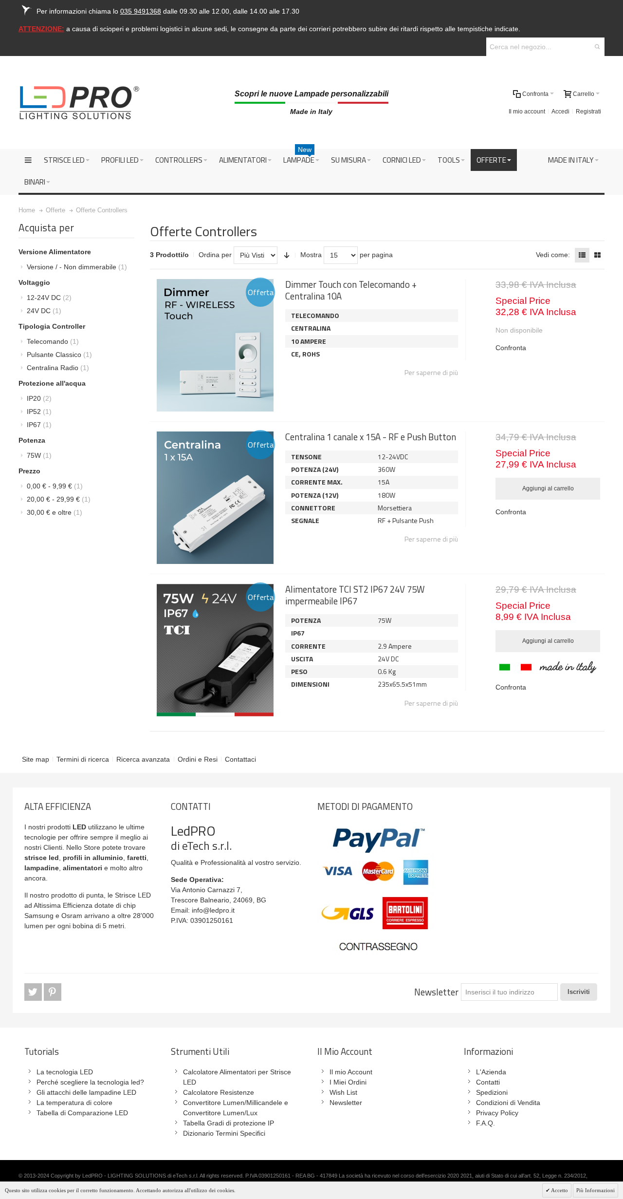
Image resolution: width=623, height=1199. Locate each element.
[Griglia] (597, 255)
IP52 (39, 411)
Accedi (560, 111)
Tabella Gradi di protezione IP (228, 1123)
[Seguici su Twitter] (34, 992)
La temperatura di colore (74, 1102)
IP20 (39, 398)
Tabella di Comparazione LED (82, 1113)
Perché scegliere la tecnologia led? (90, 1082)
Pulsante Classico (59, 354)
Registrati (588, 111)
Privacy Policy (497, 1113)
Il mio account (527, 111)
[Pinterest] (52, 992)
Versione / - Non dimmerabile (77, 267)
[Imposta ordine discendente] (286, 255)
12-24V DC (49, 297)
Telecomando (53, 341)
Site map (35, 759)
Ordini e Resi (198, 759)
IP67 (39, 425)
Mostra (311, 255)
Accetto (559, 1190)
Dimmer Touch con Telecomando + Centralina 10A (351, 290)
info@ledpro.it (213, 910)
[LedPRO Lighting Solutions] (79, 103)
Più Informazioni (595, 1190)
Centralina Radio (58, 368)
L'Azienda (491, 1072)
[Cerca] (597, 47)
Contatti (488, 1082)
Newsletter (436, 992)
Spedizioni (492, 1092)
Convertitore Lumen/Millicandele (232, 1102)
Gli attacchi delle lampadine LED (86, 1092)
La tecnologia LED (65, 1072)
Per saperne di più (431, 372)
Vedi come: (553, 255)
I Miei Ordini (348, 1082)
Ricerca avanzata (143, 759)
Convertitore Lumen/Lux (220, 1113)
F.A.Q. (485, 1123)
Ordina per (215, 255)
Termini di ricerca (82, 759)
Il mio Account (351, 1072)
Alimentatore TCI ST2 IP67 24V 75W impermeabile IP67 (355, 594)
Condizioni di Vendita (508, 1102)
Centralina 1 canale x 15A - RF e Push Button (370, 437)
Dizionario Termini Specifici (224, 1133)
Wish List (343, 1092)
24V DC (44, 311)
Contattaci (240, 759)
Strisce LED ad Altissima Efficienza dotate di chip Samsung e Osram (87, 905)
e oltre (54, 512)
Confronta (510, 348)
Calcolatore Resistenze (218, 1092)
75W (39, 455)
